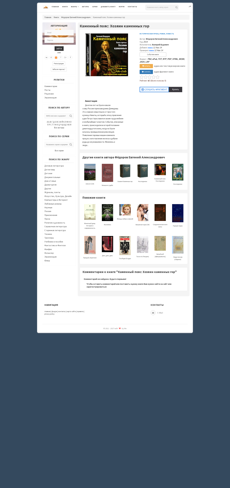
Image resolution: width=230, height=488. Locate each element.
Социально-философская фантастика (118, 407)
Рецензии (49, 93)
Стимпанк (105, 413)
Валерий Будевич (160, 44)
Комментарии (50, 86)
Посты (47, 90)
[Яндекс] (61, 57)
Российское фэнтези (110, 377)
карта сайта (71, 311)
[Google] (66, 57)
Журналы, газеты (52, 192)
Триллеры (49, 238)
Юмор (47, 260)
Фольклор (49, 253)
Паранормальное (108, 342)
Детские (48, 173)
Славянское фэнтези (110, 389)
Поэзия (47, 211)
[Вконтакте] (46, 57)
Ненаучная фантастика (111, 336)
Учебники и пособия (53, 241)
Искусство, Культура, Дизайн (58, 196)
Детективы (49, 169)
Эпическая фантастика (111, 455)
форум (54, 311)
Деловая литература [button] (80, 14)
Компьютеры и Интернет (56, 200)
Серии (95, 7)
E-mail (160, 312)
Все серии (59, 150)
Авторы (85, 7)
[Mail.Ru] (51, 57)
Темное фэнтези (108, 419)
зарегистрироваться (96, 286)
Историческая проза (149, 34)
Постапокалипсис (109, 360)
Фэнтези (105, 443)
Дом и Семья (50, 181)
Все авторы (59, 127)
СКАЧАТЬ (147, 72)
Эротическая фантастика (113, 467)
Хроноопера (106, 449)
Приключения (50, 215)
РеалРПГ (104, 371)
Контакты (132, 7)
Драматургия (50, 184)
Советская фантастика (111, 395)
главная (47, 311)
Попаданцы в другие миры (113, 354)
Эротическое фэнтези (111, 473)
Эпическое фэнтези (110, 461)
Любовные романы (53, 204)
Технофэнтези (107, 425)
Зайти (59, 48)
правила (80, 311)
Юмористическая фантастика (115, 479)
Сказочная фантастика (111, 383)
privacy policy (49, 314)
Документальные (52, 177)
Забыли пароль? (58, 69)
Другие (47, 188)
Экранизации (50, 97)
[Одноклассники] (56, 57)
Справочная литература (55, 226)
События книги (153, 54)
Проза (47, 219)
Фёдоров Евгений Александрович (76, 17)
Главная (55, 7)
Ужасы (104, 431)
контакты (61, 311)
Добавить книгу (108, 7)
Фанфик (48, 249)
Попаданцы (106, 348)
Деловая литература (110, 14)
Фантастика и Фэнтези (55, 245)
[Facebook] (70, 57)
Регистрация (59, 63)
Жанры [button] (74, 7)
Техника (48, 234)
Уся (102, 437)
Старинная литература (55, 230)
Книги (65, 7)
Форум (122, 7)
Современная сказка (110, 401)
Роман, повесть (167, 34)
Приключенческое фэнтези (113, 365)
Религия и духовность (54, 222)
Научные (48, 207)
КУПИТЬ (147, 66)
